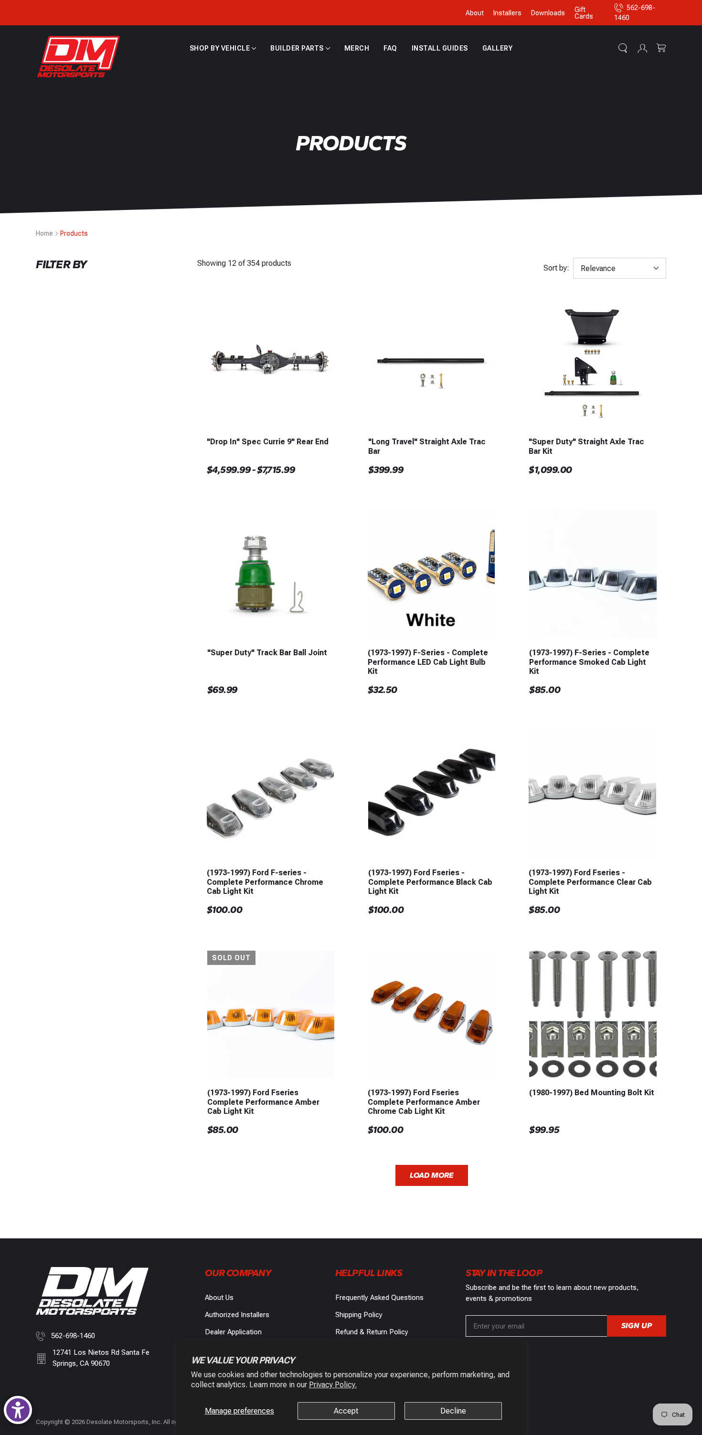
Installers (507, 13)
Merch (357, 48)
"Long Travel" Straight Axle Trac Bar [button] (427, 446)
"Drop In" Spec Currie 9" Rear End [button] (268, 441)
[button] (223, 48)
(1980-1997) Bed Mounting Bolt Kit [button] (591, 1092)
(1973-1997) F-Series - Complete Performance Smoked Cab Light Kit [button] (589, 661)
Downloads (548, 13)
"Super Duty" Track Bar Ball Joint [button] (267, 652)
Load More (432, 1175)
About (475, 13)
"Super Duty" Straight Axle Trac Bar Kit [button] (586, 446)
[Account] (642, 48)
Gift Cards (583, 13)
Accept (346, 1410)
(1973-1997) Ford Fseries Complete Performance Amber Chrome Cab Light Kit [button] (424, 1101)
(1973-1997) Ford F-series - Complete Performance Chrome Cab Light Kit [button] (265, 881)
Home (44, 233)
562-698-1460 (73, 1335)
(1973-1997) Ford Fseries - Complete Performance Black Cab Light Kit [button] (430, 881)
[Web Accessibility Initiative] (18, 1410)
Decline (453, 1410)
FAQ (390, 48)
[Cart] (661, 48)
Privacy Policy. (333, 1384)
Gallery (497, 48)
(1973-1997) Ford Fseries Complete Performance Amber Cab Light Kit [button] (263, 1101)
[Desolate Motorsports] (79, 57)
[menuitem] (223, 48)
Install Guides (440, 48)
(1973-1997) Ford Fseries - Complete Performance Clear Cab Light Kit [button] (590, 881)
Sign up (636, 1325)
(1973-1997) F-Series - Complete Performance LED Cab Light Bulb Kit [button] (428, 661)
